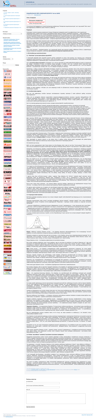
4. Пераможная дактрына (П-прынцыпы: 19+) (12, 27)
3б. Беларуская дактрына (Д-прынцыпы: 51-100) (12, 22)
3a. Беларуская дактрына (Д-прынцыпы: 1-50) (12, 19)
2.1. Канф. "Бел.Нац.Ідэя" (50, 369)
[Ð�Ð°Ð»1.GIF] (38, 229)
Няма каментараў (37, 14)
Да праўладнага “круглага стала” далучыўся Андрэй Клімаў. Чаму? (12, 49)
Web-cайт (28, 389)
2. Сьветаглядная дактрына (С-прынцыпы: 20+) (12, 16)
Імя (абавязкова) (29, 381)
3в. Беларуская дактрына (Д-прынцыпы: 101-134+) (11, 25)
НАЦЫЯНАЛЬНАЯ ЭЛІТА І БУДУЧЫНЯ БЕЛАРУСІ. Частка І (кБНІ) (43, 13)
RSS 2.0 (75, 369)
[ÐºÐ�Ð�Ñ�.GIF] (36, 24)
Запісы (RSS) (84, 414)
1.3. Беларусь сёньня (34, 369)
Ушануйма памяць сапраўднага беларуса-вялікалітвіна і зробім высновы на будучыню (12, 43)
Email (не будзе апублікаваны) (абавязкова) (34, 385)
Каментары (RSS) (89, 414)
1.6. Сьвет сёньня (42, 369)
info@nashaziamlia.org (9, 416)
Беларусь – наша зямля (9, 4)
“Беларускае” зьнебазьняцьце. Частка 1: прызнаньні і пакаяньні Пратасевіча (12, 40)
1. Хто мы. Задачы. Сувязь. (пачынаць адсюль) (11, 13)
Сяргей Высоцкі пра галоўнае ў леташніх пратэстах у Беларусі (12, 46)
